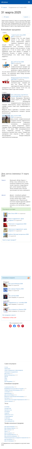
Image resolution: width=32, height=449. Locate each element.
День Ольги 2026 (12, 213)
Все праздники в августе (9, 315)
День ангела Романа (9, 395)
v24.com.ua (4, 2)
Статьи (6, 367)
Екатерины (7, 398)
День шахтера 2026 (13, 295)
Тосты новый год (8, 419)
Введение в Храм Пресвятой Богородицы (14, 396)
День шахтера (8, 429)
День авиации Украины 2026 (16, 289)
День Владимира (8, 381)
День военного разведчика (11, 436)
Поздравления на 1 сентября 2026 (17, 302)
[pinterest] (22, 326)
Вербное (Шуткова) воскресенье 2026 (18, 234)
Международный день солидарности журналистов (16, 437)
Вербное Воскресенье (10, 375)
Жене (6, 378)
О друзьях (7, 413)
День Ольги (7, 373)
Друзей (6, 376)
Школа (6, 431)
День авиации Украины (10, 428)
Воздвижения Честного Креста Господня (14, 388)
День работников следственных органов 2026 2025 (19, 95)
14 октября (7, 391)
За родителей (8, 408)
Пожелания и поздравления (11, 372)
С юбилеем (7, 418)
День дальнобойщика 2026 (15, 283)
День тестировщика (9, 441)
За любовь (7, 406)
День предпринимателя (10, 434)
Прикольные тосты (9, 414)
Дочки (6, 379)
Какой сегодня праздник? (9, 240)
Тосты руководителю (9, 421)
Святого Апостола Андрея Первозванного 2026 (16, 399)
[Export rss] (28, 278)
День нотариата (8, 433)
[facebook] (14, 326)
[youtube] (10, 326)
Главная (4, 7)
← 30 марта (5, 17)
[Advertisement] (16, 155)
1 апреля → (26, 17)
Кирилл (4, 180)
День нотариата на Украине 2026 (17, 309)
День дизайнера (8, 439)
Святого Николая (9, 401)
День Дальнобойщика (10, 426)
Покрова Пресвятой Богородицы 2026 (13, 390)
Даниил (4, 195)
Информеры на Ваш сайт (9, 317)
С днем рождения (9, 416)
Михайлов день (8, 393)
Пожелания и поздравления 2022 (17, 224)
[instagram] (18, 326)
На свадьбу (7, 411)
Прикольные (7, 368)
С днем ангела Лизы (9, 387)
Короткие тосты (8, 410)
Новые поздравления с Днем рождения (14, 370)
